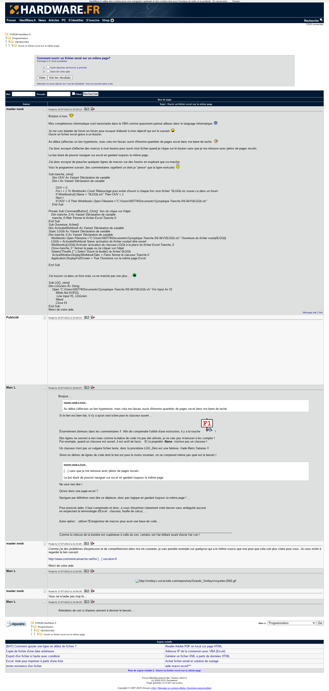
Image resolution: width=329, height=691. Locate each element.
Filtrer (79, 94)
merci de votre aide (60, 71)
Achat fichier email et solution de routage (191, 661)
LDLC (154, 688)
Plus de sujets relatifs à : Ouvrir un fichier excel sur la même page (164, 670)
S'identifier (75, 20)
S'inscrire (92, 20)
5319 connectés (315, 24)
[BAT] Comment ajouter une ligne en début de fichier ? (41, 646)
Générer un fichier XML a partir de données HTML (197, 656)
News (42, 20)
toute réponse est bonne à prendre (68, 67)
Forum (11, 20)
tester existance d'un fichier (24, 666)
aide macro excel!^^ (178, 666)
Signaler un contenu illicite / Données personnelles (184, 688)
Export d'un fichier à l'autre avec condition (33, 656)
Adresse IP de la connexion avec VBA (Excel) (195, 651)
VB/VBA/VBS (22, 42)
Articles (54, 20)
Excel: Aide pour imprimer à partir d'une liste (34, 661)
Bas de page (164, 99)
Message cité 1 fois (313, 312)
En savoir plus (220, 1)
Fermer (236, 1)
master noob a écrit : (75, 402)
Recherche (312, 20)
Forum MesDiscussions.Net (156, 678)
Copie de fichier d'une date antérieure (30, 651)
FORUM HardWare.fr (20, 34)
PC (64, 20)
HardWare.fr (27, 20)
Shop (105, 20)
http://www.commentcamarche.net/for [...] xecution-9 (83, 559)
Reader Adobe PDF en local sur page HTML (193, 646)
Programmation (20, 38)
